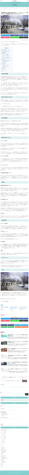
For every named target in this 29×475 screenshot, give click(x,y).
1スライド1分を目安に (6, 55)
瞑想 (3, 68)
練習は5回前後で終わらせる (6, 60)
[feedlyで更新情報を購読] (7, 327)
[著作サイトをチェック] (7, 325)
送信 (2, 424)
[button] (23, 37)
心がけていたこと (4, 69)
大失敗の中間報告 (4, 49)
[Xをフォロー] (21, 325)
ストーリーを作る (5, 54)
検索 (1, 392)
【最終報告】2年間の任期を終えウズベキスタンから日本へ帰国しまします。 (5, 308)
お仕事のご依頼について (5, 414)
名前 (1, 405)
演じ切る (4, 62)
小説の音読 (4, 67)
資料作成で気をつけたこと (5, 53)
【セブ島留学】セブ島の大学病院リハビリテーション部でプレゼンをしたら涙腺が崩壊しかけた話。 (23, 308)
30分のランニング (5, 66)
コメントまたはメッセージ (4, 417)
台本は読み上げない (5, 61)
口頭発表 (2, 59)
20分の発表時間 (3, 52)
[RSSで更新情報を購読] (21, 327)
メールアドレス (3, 408)
